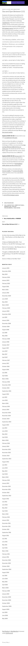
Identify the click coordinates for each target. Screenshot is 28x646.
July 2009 (4, 612)
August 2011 (5, 535)
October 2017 (5, 345)
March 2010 (5, 587)
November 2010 (6, 563)
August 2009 (5, 609)
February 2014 (6, 443)
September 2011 (6, 532)
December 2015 (6, 385)
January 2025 (5, 268)
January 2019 (5, 320)
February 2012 (6, 517)
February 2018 (6, 339)
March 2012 (5, 514)
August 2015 (5, 394)
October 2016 (5, 366)
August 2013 (5, 461)
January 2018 (5, 342)
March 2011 (5, 551)
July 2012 (4, 501)
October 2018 (5, 326)
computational (19, 205)
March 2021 (5, 289)
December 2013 (6, 449)
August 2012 (5, 498)
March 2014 (5, 440)
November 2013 (6, 452)
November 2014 (6, 415)
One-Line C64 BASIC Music (9, 249)
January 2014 (5, 446)
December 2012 (6, 486)
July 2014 (4, 428)
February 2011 (6, 554)
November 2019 (6, 314)
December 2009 (6, 597)
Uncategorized (9, 202)
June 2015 (5, 400)
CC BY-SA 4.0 (9, 633)
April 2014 (5, 437)
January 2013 (5, 483)
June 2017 (5, 351)
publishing (17, 207)
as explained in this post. (10, 137)
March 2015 (5, 403)
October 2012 (5, 492)
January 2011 (5, 557)
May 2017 (4, 354)
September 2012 (6, 495)
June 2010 (5, 578)
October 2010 (5, 566)
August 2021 (5, 286)
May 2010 (4, 581)
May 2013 (4, 471)
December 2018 (6, 323)
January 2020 (5, 311)
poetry (14, 206)
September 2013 (6, 458)
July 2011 (4, 538)
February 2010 (6, 591)
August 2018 (5, 329)
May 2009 (5, 618)
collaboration (9, 205)
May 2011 (4, 544)
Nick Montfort (15, 9)
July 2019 (4, 317)
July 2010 (4, 575)
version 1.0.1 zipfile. (18, 171)
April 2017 (5, 357)
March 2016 (5, 378)
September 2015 (6, 391)
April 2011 (4, 548)
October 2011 (5, 529)
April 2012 (5, 511)
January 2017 (5, 363)
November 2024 (6, 271)
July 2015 (4, 397)
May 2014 (4, 434)
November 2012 (6, 489)
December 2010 (6, 560)
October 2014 (5, 418)
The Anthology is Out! (16, 244)
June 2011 (4, 541)
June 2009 (5, 615)
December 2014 (6, 412)
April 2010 (5, 584)
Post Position (5, 631)
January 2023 (5, 280)
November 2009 (6, 600)
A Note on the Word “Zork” (14, 258)
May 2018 (4, 335)
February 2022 (6, 283)
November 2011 (6, 526)
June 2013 (5, 468)
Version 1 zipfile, (6, 171)
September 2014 (6, 421)
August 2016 (5, 369)
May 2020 (5, 302)
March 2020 (5, 305)
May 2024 (5, 274)
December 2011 (6, 523)
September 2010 (6, 569)
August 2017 (5, 348)
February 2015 (6, 406)
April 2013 (5, 474)
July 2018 (4, 332)
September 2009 (6, 606)
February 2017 (6, 360)
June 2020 (5, 299)
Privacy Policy (5, 642)
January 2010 (5, 594)
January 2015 (5, 409)
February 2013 (6, 480)
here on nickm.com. (13, 146)
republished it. (6, 22)
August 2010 (5, 572)
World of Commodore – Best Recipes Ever (13, 247)
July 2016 (4, 372)
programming (8, 207)
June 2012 (5, 504)
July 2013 (4, 465)
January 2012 (5, 520)
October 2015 (5, 388)
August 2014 (5, 425)
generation (7, 206)
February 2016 (6, 382)
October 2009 (6, 603)
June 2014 (5, 431)
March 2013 (5, 477)
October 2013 (5, 455)
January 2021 (5, 292)
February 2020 (6, 308)
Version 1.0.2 (18, 156)
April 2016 (5, 375)
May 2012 (4, 508)
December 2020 (6, 295)
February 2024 (6, 277)
